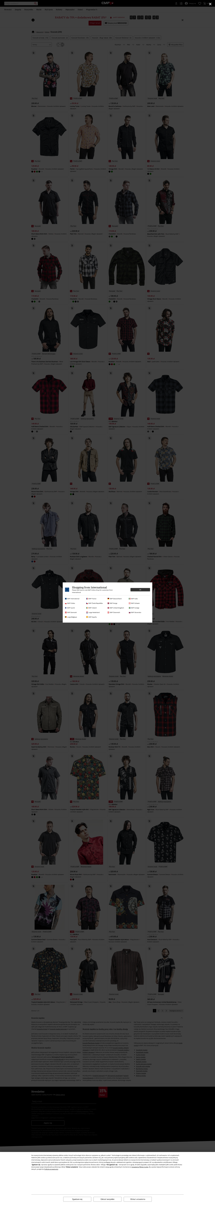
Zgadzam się (77, 1199)
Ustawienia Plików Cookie (139, 1167)
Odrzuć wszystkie (107, 1199)
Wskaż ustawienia (137, 1199)
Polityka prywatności (51, 1169)
